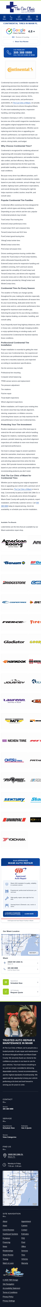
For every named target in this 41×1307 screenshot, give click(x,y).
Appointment (26, 1221)
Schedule (29, 19)
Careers (24, 1225)
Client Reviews (8, 1230)
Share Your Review (21, 41)
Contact (24, 1230)
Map (37, 19)
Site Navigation (8, 1284)
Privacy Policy (8, 1297)
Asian (5, 1225)
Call (11, 19)
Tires (23, 1255)
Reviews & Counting (20, 37)
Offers (23, 1246)
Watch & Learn (8, 1263)
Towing (5, 1259)
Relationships (8, 1251)
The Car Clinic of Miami (21, 103)
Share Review (8, 1255)
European (6, 1238)
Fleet (23, 1242)
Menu (4, 19)
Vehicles (24, 1259)
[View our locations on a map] (20, 1188)
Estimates (19, 19)
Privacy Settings (9, 1301)
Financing (6, 1242)
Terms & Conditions (10, 1292)
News (5, 1246)
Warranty (24, 1263)
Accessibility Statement (11, 1288)
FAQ (23, 1238)
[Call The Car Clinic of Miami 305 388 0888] (11, 1108)
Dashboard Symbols (10, 1234)
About (5, 1221)
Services (24, 1251)
